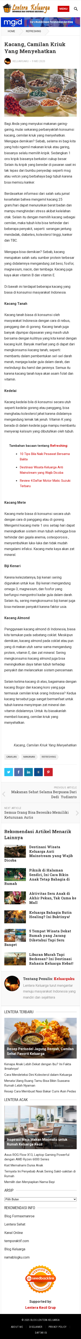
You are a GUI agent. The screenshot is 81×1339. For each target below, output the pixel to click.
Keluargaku (21, 61)
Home (11, 31)
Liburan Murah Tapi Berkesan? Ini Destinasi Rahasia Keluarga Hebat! (51, 959)
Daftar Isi (41, 1332)
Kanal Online (13, 1233)
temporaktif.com (16, 1241)
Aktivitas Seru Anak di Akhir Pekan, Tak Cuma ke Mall (52, 898)
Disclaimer (35, 1326)
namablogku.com (17, 1257)
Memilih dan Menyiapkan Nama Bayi (29, 1182)
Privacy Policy (58, 1326)
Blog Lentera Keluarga (44, 1320)
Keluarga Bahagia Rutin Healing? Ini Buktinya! (50, 914)
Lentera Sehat (14, 1224)
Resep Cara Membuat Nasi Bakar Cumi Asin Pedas (40, 1091)
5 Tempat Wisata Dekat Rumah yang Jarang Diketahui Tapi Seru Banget (37, 938)
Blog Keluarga (14, 1249)
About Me (17, 1326)
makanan (29, 756)
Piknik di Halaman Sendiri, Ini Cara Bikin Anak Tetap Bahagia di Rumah (37, 877)
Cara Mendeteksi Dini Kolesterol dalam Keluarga (38, 1075)
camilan (11, 756)
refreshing (49, 756)
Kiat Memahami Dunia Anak (23, 1165)
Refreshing (33, 31)
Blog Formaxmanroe (19, 1216)
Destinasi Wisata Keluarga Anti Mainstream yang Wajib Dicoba (38, 853)
